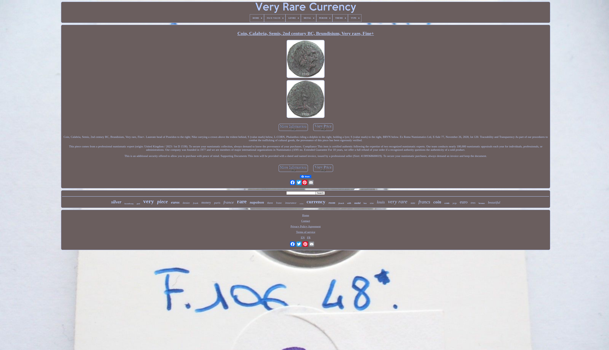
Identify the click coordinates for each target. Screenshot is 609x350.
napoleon (257, 202)
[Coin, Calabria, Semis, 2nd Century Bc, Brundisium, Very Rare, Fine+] (305, 59)
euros (175, 202)
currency (316, 201)
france (228, 202)
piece (162, 201)
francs (424, 201)
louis (381, 202)
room (332, 202)
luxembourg (129, 204)
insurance (290, 202)
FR (309, 237)
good (138, 204)
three (270, 202)
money (206, 202)
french (341, 203)
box (365, 203)
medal (357, 203)
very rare (397, 201)
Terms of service (305, 232)
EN (303, 237)
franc (279, 202)
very (148, 201)
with (349, 203)
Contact (305, 220)
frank (195, 203)
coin (437, 202)
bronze (482, 203)
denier (186, 202)
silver (116, 201)
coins (301, 204)
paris (217, 202)
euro (464, 201)
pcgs (455, 203)
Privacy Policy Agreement (306, 226)
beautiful (494, 202)
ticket (372, 203)
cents (446, 203)
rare (242, 201)
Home (305, 215)
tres (473, 202)
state (413, 203)
